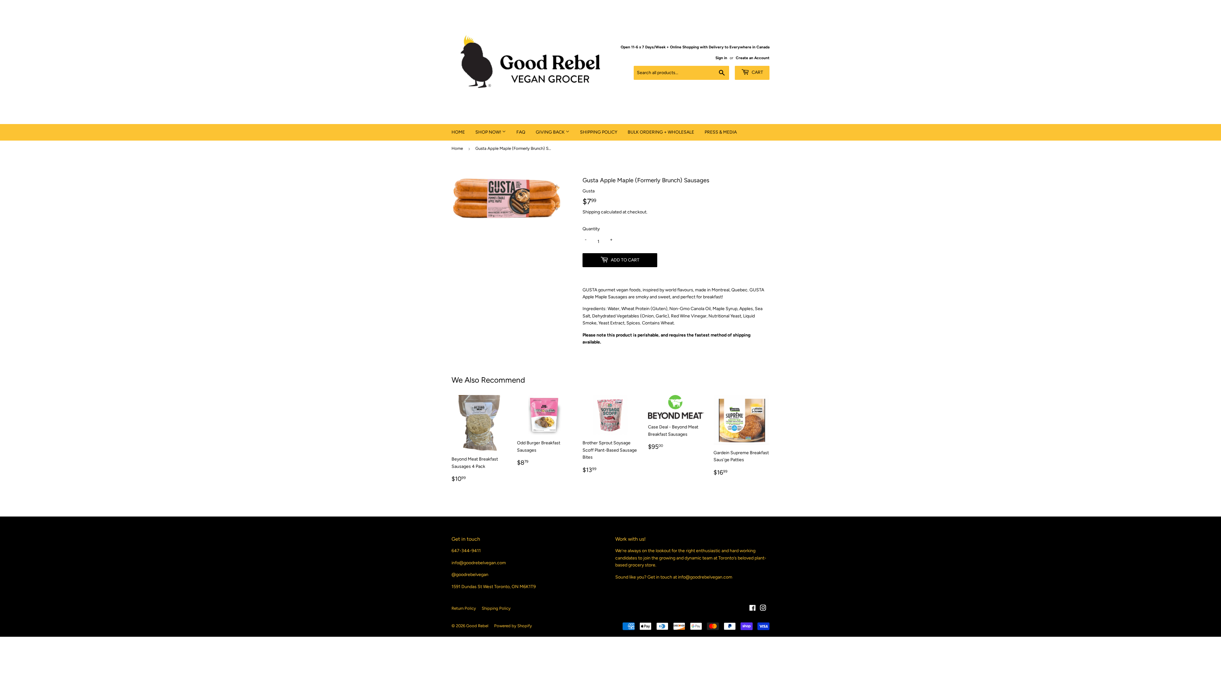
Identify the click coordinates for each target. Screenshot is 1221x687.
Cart (757, 72)
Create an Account (752, 58)
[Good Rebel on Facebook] (752, 609)
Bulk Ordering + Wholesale (661, 132)
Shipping (591, 212)
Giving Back (551, 132)
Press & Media (721, 132)
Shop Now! (488, 132)
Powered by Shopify (513, 625)
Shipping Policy (598, 132)
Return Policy (464, 608)
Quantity (591, 229)
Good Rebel (477, 625)
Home (458, 132)
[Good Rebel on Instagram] (763, 609)
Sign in (721, 58)
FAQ (520, 132)
